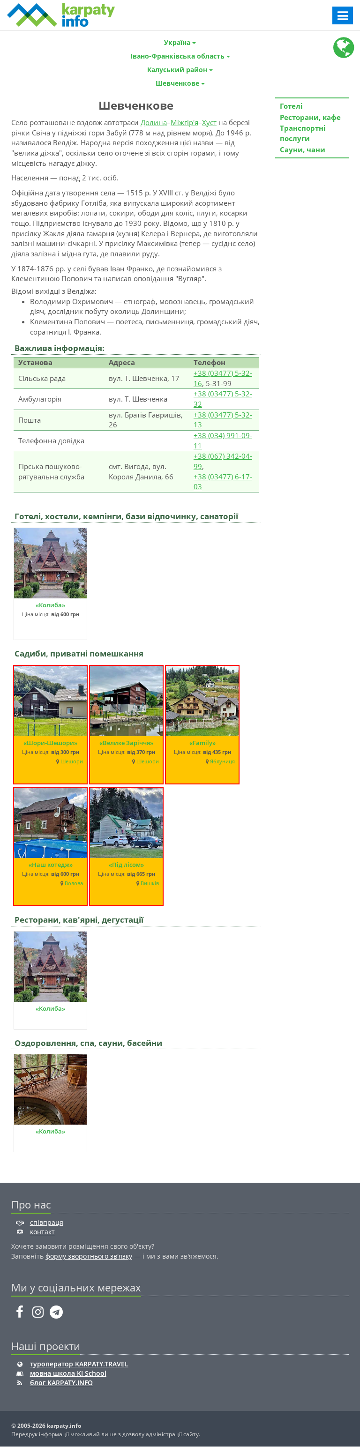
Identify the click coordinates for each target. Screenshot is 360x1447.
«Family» (202, 742)
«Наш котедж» (51, 864)
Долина (154, 122)
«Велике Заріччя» (126, 742)
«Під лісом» (126, 864)
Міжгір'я (184, 122)
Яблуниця (222, 761)
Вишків (150, 883)
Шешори (71, 761)
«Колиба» (50, 605)
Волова (74, 883)
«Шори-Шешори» (50, 742)
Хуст (209, 122)
